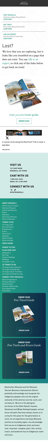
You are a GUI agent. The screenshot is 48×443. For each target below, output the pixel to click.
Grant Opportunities (9, 288)
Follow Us (6, 149)
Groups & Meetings (8, 257)
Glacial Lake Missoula (9, 210)
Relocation (5, 214)
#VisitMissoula (16, 192)
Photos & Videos (7, 284)
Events (4, 231)
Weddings (5, 259)
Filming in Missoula (8, 282)
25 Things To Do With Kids (11, 269)
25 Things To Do (7, 225)
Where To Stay (8, 247)
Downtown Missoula (9, 208)
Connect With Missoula (12, 277)
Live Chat (23, 181)
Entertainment (7, 229)
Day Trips (5, 255)
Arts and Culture (7, 227)
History (4, 212)
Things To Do (8, 222)
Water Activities (7, 238)
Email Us (14, 181)
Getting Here (6, 253)
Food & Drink (6, 234)
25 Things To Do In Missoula (11, 267)
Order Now (24, 330)
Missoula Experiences (9, 279)
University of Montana (9, 217)
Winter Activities (7, 240)
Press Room (7, 243)
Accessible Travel (8, 262)
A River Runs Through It (10, 206)
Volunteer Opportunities (10, 286)
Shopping (5, 236)
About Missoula (9, 203)
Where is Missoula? (8, 219)
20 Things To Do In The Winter (12, 272)
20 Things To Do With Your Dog (12, 274)
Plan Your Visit (9, 250)
